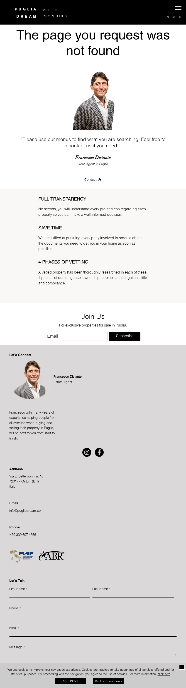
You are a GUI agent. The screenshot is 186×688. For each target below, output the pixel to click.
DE (174, 17)
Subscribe (124, 335)
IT (180, 17)
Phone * (15, 608)
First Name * (18, 589)
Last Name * (101, 589)
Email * (14, 628)
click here (164, 674)
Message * (17, 647)
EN (167, 17)
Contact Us (93, 179)
